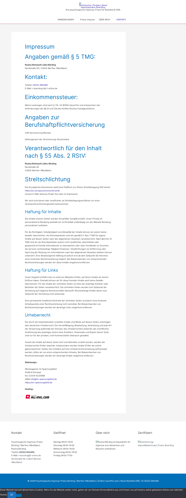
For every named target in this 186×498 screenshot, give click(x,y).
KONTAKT (121, 19)
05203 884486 (26, 452)
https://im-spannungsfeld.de (38, 382)
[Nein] (19, 495)
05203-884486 (40, 85)
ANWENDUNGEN (66, 19)
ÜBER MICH (104, 19)
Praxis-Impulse (87, 19)
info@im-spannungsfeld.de (44, 379)
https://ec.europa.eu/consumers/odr (42, 190)
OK (11, 494)
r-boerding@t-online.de (29, 455)
